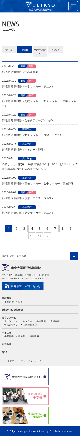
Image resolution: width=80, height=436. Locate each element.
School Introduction (12, 309)
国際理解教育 (30, 324)
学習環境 (41, 321)
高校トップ (8, 256)
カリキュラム (25, 321)
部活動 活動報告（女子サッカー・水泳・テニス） (32, 135)
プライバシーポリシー (32, 361)
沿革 (20, 301)
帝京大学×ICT (11, 324)
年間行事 (9, 336)
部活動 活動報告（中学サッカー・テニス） (28, 86)
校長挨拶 (9, 301)
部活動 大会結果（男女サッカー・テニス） (28, 212)
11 (39, 236)
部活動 (24, 50)
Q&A (4, 352)
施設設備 (34, 336)
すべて (9, 50)
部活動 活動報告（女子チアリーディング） (28, 120)
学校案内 (6, 298)
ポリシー (9, 321)
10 (32, 236)
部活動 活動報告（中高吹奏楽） (21, 72)
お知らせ (6, 344)
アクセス (9, 361)
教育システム (9, 317)
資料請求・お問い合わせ (26, 286)
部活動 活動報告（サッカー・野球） (24, 149)
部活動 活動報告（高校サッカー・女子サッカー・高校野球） (39, 183)
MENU (73, 6)
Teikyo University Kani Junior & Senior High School (33, 431)
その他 (55, 50)
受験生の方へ (40, 52)
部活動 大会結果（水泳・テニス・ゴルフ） (28, 198)
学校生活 (6, 332)
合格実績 (55, 321)
